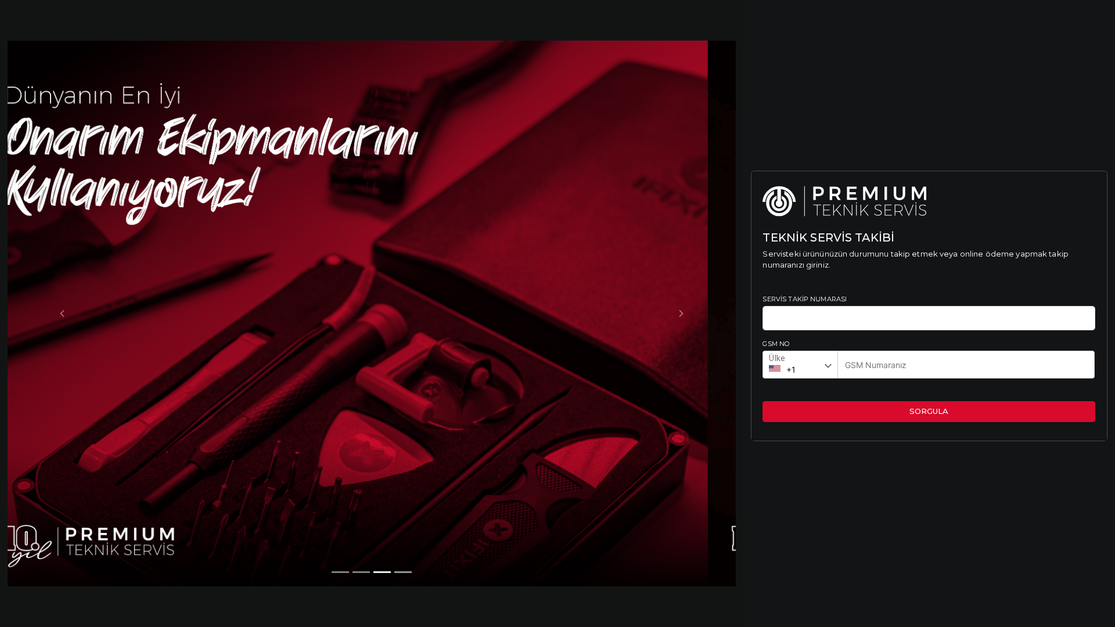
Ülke (777, 358)
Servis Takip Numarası (804, 299)
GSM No (775, 344)
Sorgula (928, 411)
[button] (62, 313)
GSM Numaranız (876, 361)
